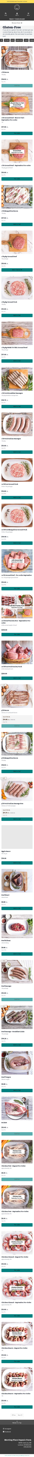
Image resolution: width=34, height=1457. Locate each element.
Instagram (8, 1429)
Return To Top (17, 1423)
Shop (5, 15)
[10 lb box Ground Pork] (17, 470)
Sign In (17, 15)
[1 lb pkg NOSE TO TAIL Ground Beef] (17, 333)
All (1, 40)
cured (26, 40)
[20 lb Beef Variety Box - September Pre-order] (17, 606)
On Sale (7, 40)
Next (19, 1415)
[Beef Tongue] (17, 1063)
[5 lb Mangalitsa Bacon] (17, 744)
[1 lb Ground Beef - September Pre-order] (17, 151)
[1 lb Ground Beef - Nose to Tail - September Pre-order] (17, 103)
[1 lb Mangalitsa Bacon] (17, 196)
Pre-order (17, 133)
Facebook (8, 1432)
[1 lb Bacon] (17, 58)
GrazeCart (26, 1455)
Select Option (16, 270)
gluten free (19, 40)
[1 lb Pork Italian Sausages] (17, 424)
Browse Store (16, 23)
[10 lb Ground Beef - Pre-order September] (17, 561)
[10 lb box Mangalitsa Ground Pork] (17, 515)
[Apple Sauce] (17, 837)
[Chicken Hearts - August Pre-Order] (17, 1333)
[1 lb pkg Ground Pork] (17, 288)
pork (12, 40)
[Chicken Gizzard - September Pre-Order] (17, 1288)
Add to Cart (17, 224)
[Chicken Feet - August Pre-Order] (17, 1151)
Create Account (20, 19)
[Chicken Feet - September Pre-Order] (17, 1197)
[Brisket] (17, 1108)
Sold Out (17, 85)
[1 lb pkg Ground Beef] (17, 242)
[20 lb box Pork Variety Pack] (17, 652)
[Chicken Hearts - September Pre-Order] (17, 1379)
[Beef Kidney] (17, 926)
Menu (28, 15)
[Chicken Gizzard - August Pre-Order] (17, 1242)
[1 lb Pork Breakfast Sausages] (17, 379)
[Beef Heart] (17, 880)
